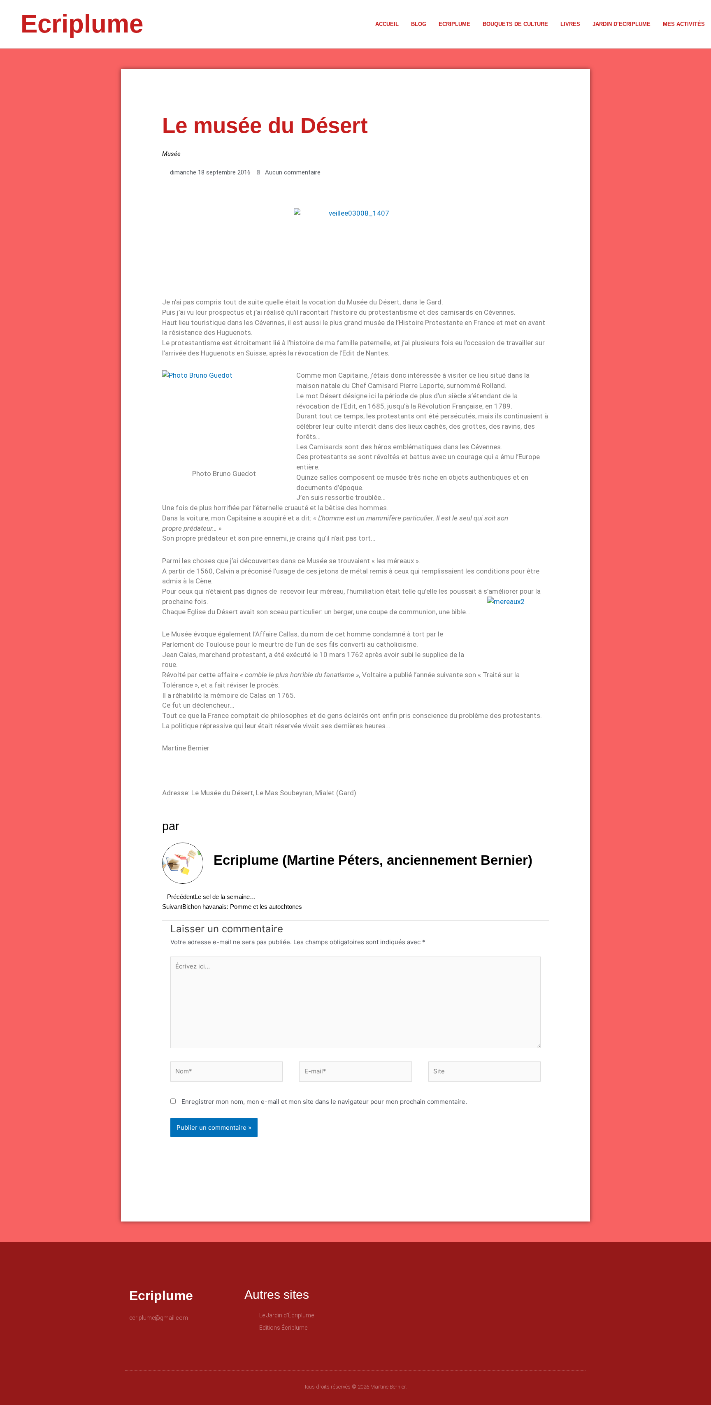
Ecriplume (82, 23)
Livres (570, 24)
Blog (418, 24)
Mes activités (684, 24)
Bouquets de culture (515, 24)
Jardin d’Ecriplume (621, 24)
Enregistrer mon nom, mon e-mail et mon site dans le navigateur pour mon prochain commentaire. (324, 1101)
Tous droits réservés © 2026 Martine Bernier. (355, 1387)
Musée (171, 154)
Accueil (387, 24)
